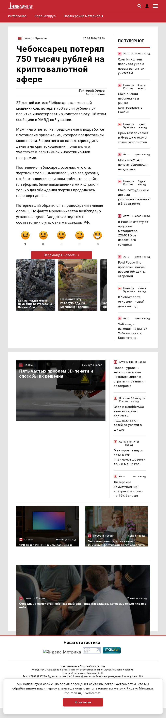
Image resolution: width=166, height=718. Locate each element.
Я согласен (83, 702)
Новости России (128, 87)
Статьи (28, 364)
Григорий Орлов (92, 90)
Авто (126, 53)
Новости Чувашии (35, 38)
